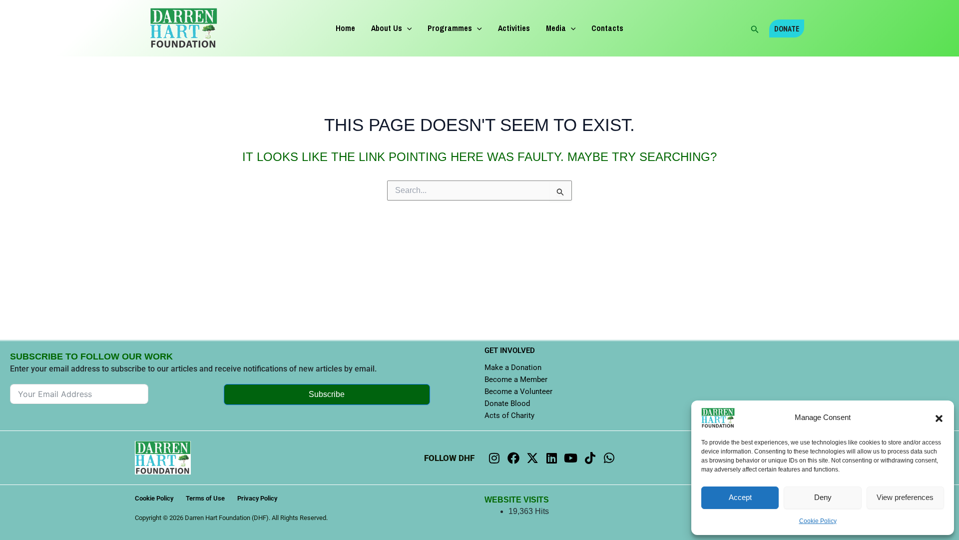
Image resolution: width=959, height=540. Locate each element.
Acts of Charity (509, 415)
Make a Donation (512, 367)
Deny (823, 497)
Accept (740, 497)
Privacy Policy (257, 498)
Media (556, 28)
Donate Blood (507, 403)
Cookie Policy (818, 521)
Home (345, 28)
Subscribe (327, 394)
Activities (514, 28)
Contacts (607, 28)
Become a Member (515, 379)
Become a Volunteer (518, 391)
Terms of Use (205, 498)
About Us (386, 28)
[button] (939, 418)
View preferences (905, 497)
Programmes (450, 28)
